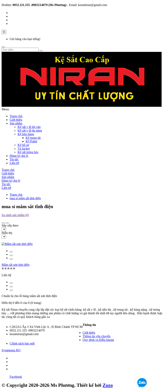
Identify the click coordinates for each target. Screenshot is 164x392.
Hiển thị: (7, 233)
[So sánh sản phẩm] (11, 259)
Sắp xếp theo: (10, 225)
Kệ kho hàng (26, 134)
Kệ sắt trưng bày (28, 152)
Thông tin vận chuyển (96, 336)
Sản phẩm (16, 123)
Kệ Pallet (31, 141)
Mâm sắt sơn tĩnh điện (15, 264)
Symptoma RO (11, 350)
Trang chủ (16, 116)
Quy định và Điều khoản (98, 340)
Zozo (108, 385)
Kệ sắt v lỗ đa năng (30, 130)
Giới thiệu (16, 119)
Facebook (16, 376)
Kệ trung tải (33, 137)
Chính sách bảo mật (22, 343)
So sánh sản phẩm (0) (15, 215)
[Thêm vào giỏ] (11, 251)
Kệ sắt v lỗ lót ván (29, 127)
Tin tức (14, 159)
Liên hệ (14, 163)
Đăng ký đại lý (19, 155)
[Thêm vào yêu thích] (11, 255)
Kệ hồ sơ (23, 145)
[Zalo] (142, 388)
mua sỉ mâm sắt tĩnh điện (25, 198)
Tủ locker (24, 148)
